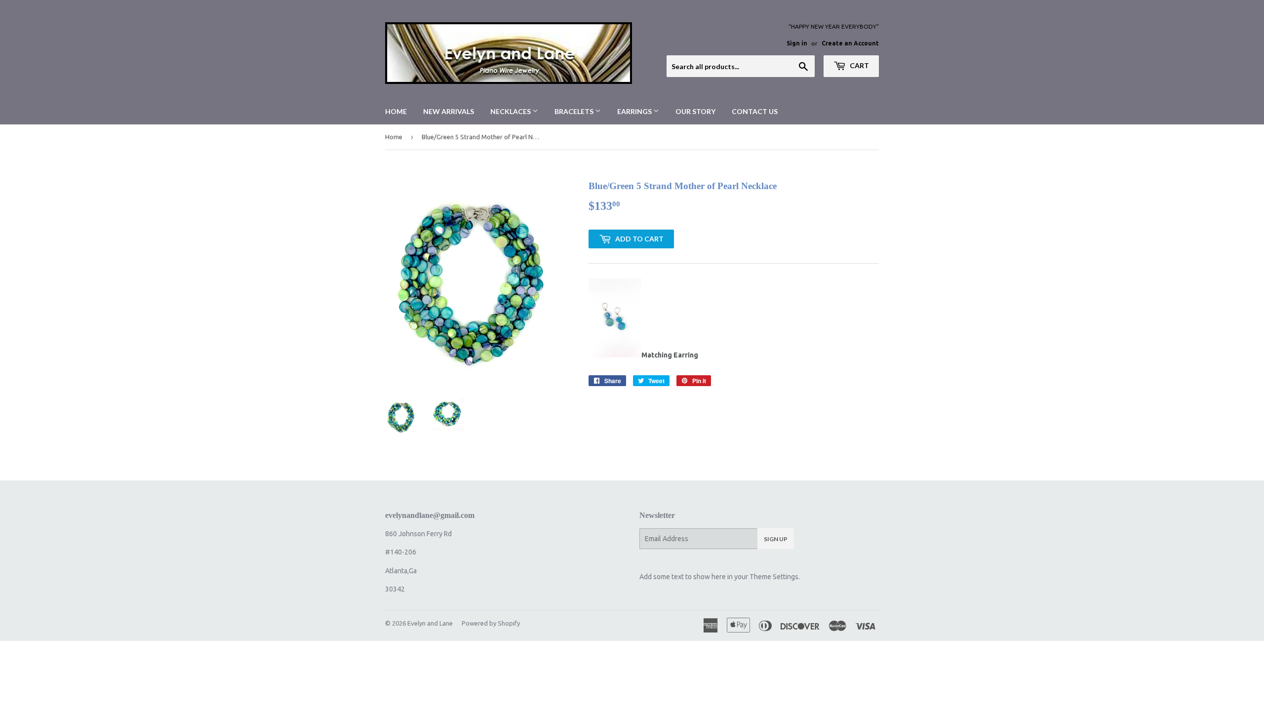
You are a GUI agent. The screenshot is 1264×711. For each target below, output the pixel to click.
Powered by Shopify (491, 623)
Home (396, 111)
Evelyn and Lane (430, 623)
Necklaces (511, 111)
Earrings (635, 111)
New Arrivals (448, 111)
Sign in (797, 43)
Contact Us (755, 111)
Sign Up (776, 539)
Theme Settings (774, 577)
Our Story (695, 111)
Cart (858, 65)
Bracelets (574, 111)
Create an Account (850, 43)
